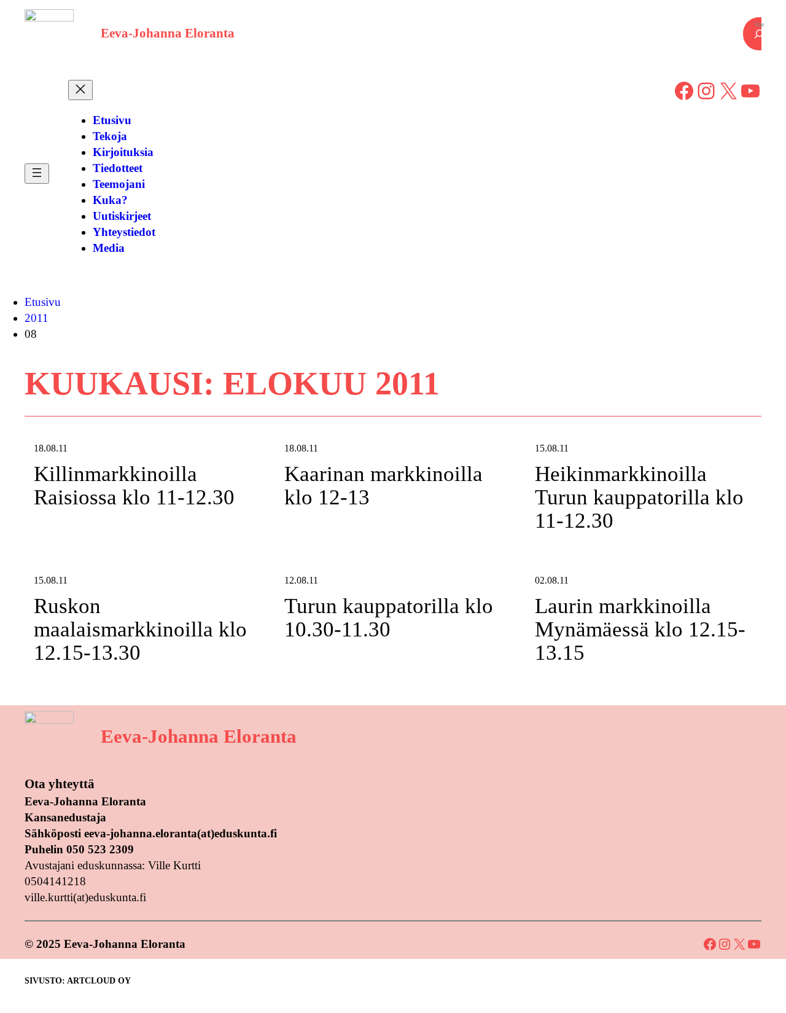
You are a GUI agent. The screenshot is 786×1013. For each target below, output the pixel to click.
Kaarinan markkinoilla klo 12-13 (383, 486)
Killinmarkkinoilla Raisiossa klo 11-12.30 (134, 486)
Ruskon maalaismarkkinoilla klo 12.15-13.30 (140, 630)
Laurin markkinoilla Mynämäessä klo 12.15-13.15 (640, 630)
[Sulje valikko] (80, 90)
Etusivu (43, 301)
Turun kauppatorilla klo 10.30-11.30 (388, 618)
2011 (37, 317)
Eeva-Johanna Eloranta (168, 33)
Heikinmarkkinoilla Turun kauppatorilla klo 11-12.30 (639, 498)
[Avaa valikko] (37, 173)
